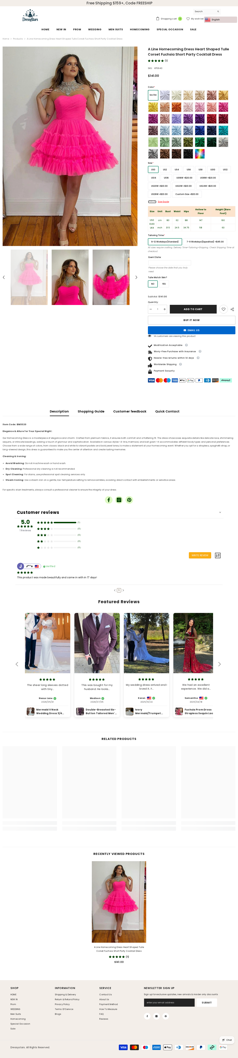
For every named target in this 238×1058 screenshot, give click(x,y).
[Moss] (188, 142)
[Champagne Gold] (200, 95)
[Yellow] (153, 107)
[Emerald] (200, 142)
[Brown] (165, 154)
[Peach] (165, 107)
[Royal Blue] (200, 130)
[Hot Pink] (223, 107)
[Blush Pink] (188, 107)
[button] (3, 277)
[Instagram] (119, 500)
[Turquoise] (223, 130)
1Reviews (25, 530)
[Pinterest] (129, 500)
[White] (165, 95)
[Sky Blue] (176, 130)
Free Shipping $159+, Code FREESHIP (119, 3)
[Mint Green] (153, 142)
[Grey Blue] (188, 130)
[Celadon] (176, 142)
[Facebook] (109, 500)
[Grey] (153, 154)
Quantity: (153, 302)
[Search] (207, 11)
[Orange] (176, 107)
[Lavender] (188, 119)
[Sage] (165, 142)
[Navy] (211, 130)
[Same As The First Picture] (153, 95)
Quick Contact (167, 411)
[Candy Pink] (200, 107)
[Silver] (223, 142)
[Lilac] (176, 119)
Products (18, 38)
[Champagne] (188, 95)
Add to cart (193, 309)
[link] (223, 309)
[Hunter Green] (211, 142)
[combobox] (204, 11)
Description (59, 411)
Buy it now (191, 320)
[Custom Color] (200, 154)
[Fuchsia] (153, 119)
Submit (207, 1002)
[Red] (211, 119)
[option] (70, 146)
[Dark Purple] (200, 119)
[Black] (188, 154)
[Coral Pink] (211, 107)
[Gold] (223, 95)
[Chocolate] (176, 154)
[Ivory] (176, 95)
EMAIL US (194, 330)
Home (6, 38)
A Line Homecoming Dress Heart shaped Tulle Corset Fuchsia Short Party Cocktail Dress (119, 949)
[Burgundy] (223, 119)
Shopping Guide (91, 411)
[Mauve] (153, 130)
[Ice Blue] (165, 130)
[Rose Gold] (211, 95)
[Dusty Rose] (165, 119)
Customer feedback (130, 411)
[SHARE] (231, 309)
